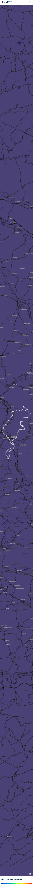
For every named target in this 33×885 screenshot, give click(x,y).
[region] (16, 442)
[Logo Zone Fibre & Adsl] (7, 2)
